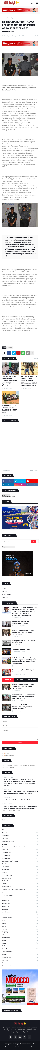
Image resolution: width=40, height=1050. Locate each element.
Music (20, 920)
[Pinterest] (18, 353)
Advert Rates (6, 594)
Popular (8, 680)
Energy (20, 872)
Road (20, 940)
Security (10, 18)
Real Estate (20, 938)
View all (35, 359)
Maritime (20, 915)
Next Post (33, 470)
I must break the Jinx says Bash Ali (20, 889)
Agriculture (20, 836)
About (14, 1047)
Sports (20, 954)
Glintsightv (5, 591)
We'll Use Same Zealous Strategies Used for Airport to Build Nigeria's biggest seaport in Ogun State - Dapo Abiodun (24, 661)
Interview (20, 909)
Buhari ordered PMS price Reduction (20, 847)
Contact (21, 1047)
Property (20, 932)
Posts (7, 753)
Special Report (20, 952)
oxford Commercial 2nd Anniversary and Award (20, 622)
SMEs (20, 946)
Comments (32, 680)
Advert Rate (30, 1047)
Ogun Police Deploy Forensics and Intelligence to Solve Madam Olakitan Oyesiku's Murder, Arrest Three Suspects (10, 381)
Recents (20, 680)
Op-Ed (20, 926)
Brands (20, 844)
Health (20, 884)
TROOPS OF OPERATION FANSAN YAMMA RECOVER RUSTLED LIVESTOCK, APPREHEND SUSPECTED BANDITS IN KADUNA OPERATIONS (29, 381)
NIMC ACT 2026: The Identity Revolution (17, 800)
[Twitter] (14, 353)
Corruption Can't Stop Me (20, 861)
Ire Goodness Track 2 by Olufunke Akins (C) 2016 (24, 641)
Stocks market (20, 957)
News (20, 923)
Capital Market (20, 853)
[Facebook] (9, 353)
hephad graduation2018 (21, 649)
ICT (20, 892)
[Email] (28, 353)
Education (20, 867)
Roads (20, 943)
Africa (20, 830)
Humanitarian (20, 887)
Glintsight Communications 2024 (24, 1044)
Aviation (20, 838)
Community (20, 858)
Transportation (20, 966)
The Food (20, 960)
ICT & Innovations (20, 895)
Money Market (20, 918)
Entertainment (20, 875)
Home (4, 18)
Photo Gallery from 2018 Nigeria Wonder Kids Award (23, 671)
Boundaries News (20, 841)
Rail (20, 935)
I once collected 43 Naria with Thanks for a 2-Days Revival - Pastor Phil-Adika (23, 707)
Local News (20, 912)
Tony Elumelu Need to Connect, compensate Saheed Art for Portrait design (23, 632)
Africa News (20, 833)
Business (5, 597)
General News (20, 878)
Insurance (20, 906)
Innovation (20, 901)
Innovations (20, 904)
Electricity (20, 870)
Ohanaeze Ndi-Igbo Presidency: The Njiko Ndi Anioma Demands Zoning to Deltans (23, 696)
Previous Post (7, 470)
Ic (20, 898)
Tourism (20, 963)
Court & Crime (20, 864)
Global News (20, 881)
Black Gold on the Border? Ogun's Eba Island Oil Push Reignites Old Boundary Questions (20, 792)
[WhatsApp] (23, 353)
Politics (20, 929)
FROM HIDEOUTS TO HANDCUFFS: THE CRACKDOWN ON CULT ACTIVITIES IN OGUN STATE (10, 409)
